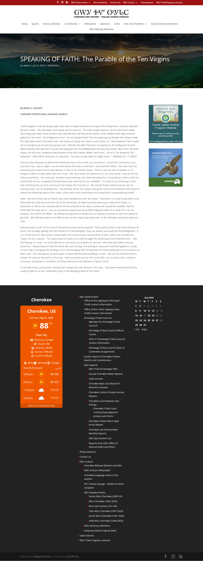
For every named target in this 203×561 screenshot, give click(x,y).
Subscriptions (147, 3)
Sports (35, 24)
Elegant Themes (42, 556)
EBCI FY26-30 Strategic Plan (103, 368)
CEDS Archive (96, 378)
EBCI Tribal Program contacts (169, 3)
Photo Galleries (100, 3)
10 (145, 310)
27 (157, 320)
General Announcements (164, 24)
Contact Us (115, 3)
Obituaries (90, 24)
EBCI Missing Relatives (102, 29)
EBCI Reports (91, 365)
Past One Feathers (134, 24)
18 (149, 315)
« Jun (137, 329)
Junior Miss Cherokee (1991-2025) (106, 515)
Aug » (144, 329)
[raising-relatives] (166, 142)
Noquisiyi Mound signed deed (100, 530)
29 (136, 324)
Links (117, 24)
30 (140, 324)
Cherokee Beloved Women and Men (103, 465)
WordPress (73, 556)
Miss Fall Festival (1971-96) (103, 506)
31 (145, 324)
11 (149, 310)
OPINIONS (53, 65)
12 (153, 310)
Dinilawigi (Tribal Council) (97, 317)
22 (136, 320)
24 (145, 320)
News (25, 24)
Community (71, 24)
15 (136, 315)
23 (140, 320)
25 (149, 320)
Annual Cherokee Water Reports (106, 373)
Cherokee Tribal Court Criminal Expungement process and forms (105, 412)
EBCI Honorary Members (97, 525)
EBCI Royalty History (94, 492)
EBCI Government (79, 3)
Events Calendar (51, 24)
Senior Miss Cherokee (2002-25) (105, 496)
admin (26, 65)
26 (153, 320)
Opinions (105, 24)
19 (153, 315)
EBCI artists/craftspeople (97, 470)
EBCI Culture (129, 3)
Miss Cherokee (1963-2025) (103, 501)
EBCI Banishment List (100, 438)
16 (140, 315)
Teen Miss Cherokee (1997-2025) (106, 511)
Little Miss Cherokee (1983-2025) (106, 520)
